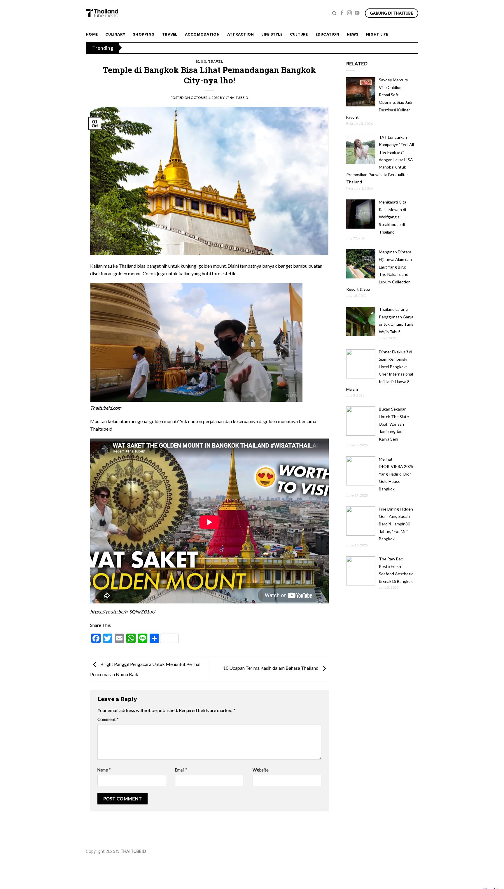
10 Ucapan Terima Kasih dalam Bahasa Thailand (271, 668)
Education (327, 34)
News (352, 34)
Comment (108, 719)
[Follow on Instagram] (349, 13)
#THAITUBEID (236, 97)
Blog (200, 61)
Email (181, 769)
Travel (169, 34)
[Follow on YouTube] (357, 13)
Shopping (144, 34)
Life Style (271, 34)
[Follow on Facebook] (342, 13)
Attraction (240, 34)
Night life (377, 34)
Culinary (115, 34)
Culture (299, 34)
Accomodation (202, 34)
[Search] (334, 13)
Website (261, 769)
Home (92, 34)
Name (104, 769)
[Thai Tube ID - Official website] (102, 13)
